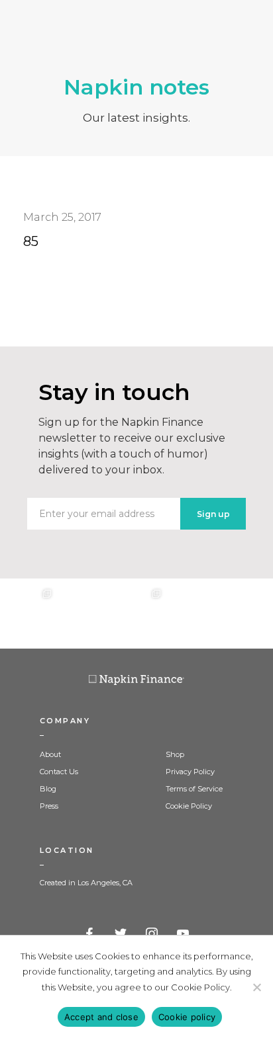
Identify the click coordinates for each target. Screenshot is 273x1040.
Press (49, 806)
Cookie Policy (189, 806)
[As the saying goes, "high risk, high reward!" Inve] (81, 613)
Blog (48, 788)
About (50, 754)
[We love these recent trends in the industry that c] (27, 613)
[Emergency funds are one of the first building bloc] (191, 613)
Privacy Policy (190, 771)
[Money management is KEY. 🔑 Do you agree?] (246, 613)
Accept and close (101, 1017)
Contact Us (59, 771)
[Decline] (256, 987)
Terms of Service (194, 788)
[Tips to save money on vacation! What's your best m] (136, 613)
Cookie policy (186, 1017)
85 (30, 241)
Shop (175, 754)
